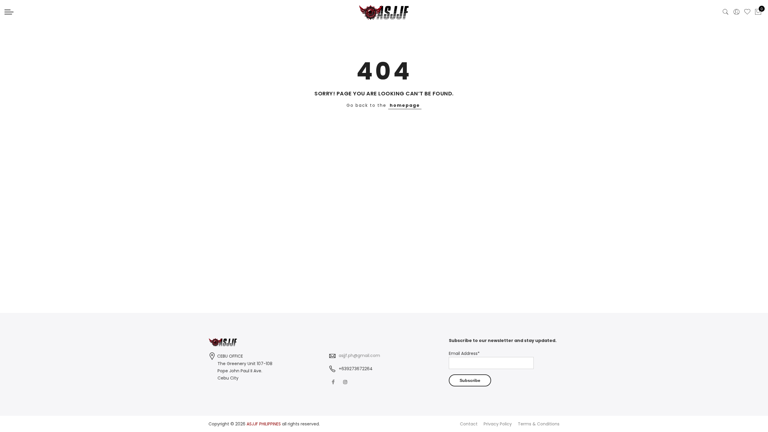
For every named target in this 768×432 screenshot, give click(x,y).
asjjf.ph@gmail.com (359, 355)
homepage (405, 105)
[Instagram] (346, 382)
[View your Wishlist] (747, 12)
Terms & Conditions (539, 424)
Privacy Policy (498, 424)
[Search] (725, 12)
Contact (469, 424)
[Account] (736, 12)
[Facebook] (334, 382)
